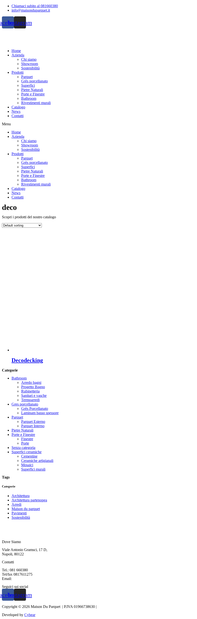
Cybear (29, 615)
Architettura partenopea (29, 500)
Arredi (16, 504)
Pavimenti (19, 513)
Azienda (18, 55)
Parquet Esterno (33, 421)
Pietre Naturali (32, 90)
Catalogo (18, 107)
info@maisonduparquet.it (32, 579)
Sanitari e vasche (34, 395)
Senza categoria (23, 448)
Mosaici (27, 465)
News (16, 111)
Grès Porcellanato (34, 408)
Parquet (27, 77)
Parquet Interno (32, 426)
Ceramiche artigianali (37, 461)
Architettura (21, 496)
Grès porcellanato (34, 81)
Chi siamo (29, 59)
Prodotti (18, 72)
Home (16, 51)
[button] (98, 124)
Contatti (18, 116)
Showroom (29, 64)
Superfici (28, 85)
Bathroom (28, 98)
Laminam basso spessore (40, 413)
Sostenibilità (30, 68)
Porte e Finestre (33, 94)
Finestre (27, 439)
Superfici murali (33, 469)
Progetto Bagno (33, 387)
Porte (25, 443)
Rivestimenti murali (36, 103)
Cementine (29, 456)
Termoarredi (30, 400)
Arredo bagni (31, 382)
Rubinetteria (30, 391)
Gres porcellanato (25, 404)
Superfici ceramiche (27, 452)
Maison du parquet (26, 509)
